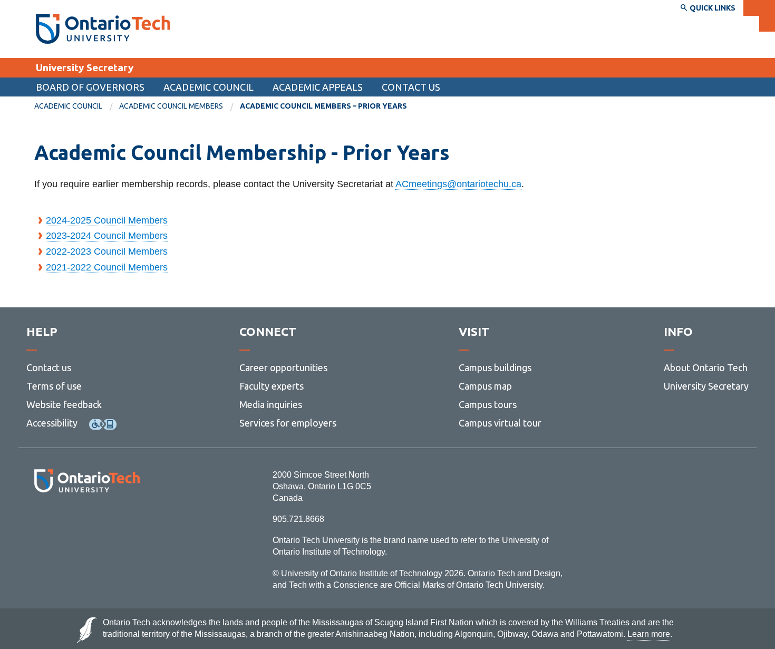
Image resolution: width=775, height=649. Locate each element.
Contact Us (411, 87)
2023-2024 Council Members (107, 235)
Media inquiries (270, 404)
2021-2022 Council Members (107, 267)
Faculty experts (271, 386)
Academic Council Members (171, 106)
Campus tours (488, 404)
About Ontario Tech (706, 367)
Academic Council (208, 87)
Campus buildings (495, 367)
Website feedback (64, 404)
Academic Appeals (318, 87)
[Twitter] (63, 521)
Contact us (48, 367)
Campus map (485, 386)
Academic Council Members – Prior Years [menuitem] (323, 106)
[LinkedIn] (110, 521)
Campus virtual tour (500, 423)
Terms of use (54, 386)
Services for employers (287, 423)
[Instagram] (86, 521)
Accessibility (52, 423)
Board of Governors (90, 87)
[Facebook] (39, 521)
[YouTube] (134, 521)
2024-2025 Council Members (107, 220)
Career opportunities (283, 367)
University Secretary (84, 67)
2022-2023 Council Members (107, 251)
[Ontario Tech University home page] (103, 29)
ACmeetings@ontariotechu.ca (458, 184)
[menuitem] (76, 106)
